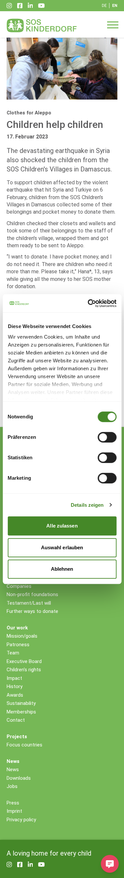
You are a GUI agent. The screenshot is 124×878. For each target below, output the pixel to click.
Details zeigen (87, 505)
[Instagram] (9, 5)
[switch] (107, 437)
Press (13, 803)
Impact (14, 678)
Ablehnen (62, 569)
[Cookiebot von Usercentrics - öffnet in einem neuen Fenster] (88, 303)
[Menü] (113, 24)
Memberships (21, 712)
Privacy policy (21, 820)
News (13, 769)
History (14, 686)
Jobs (12, 786)
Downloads (19, 778)
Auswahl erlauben (62, 547)
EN (114, 5)
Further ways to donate (32, 611)
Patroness (18, 645)
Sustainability (21, 703)
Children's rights (24, 670)
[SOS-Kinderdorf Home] (42, 25)
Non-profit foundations (32, 594)
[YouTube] (41, 5)
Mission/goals (22, 636)
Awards (15, 695)
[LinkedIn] (30, 5)
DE (104, 5)
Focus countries (24, 745)
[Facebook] (20, 5)
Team (13, 653)
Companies (19, 586)
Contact (16, 720)
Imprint (14, 811)
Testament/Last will (29, 603)
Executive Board (24, 661)
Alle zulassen (61, 526)
